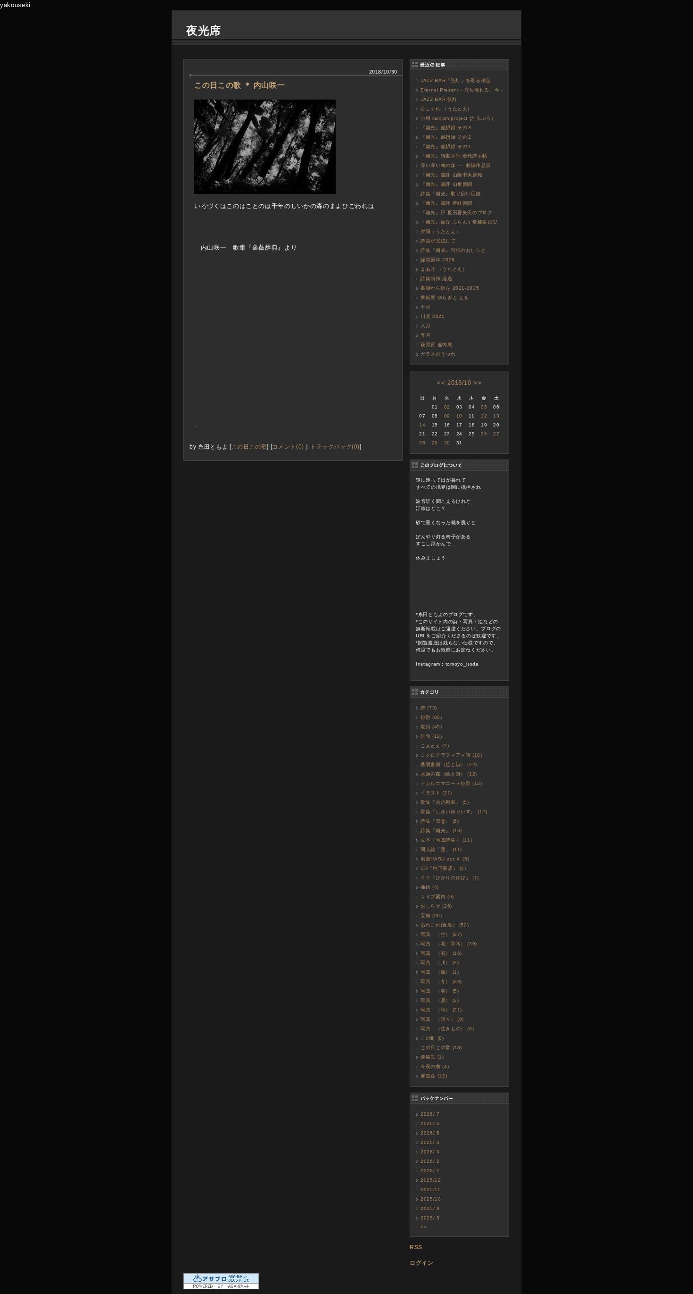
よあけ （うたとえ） (444, 269)
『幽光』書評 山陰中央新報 (451, 174)
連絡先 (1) (432, 1057)
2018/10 (459, 382)
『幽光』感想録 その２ (446, 137)
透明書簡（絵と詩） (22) (449, 764)
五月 (425, 335)
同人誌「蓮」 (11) (441, 849)
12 (484, 415)
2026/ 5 (430, 1132)
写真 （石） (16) (441, 953)
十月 (425, 306)
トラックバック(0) (335, 446)
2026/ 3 (430, 1151)
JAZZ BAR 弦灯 (439, 99)
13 (496, 415)
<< (441, 382)
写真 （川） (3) (440, 962)
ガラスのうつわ (438, 354)
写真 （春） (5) (440, 990)
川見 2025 (433, 316)
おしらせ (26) (436, 906)
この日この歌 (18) (441, 1047)
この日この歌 (249, 446)
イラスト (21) (436, 792)
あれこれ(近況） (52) (445, 924)
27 (496, 433)
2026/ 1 (430, 1170)
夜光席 (203, 30)
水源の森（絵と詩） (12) (449, 773)
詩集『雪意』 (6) (440, 821)
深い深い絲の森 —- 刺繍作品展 (456, 165)
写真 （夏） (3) (440, 1000)
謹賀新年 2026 (438, 259)
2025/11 (431, 1189)
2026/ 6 (430, 1123)
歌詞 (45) (431, 726)
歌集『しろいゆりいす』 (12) (454, 811)
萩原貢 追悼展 (437, 344)
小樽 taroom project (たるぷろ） (458, 118)
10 (459, 415)
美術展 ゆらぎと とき (445, 297)
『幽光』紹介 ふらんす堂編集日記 (459, 222)
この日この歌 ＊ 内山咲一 (239, 85)
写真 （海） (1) (440, 972)
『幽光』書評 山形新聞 (446, 184)
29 (435, 442)
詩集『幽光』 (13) (441, 830)
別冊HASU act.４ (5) (445, 858)
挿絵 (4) (430, 887)
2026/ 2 (430, 1161)
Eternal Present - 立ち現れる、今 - (462, 89)
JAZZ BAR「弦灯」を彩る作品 (456, 80)
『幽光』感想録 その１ (446, 146)
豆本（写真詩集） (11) (446, 840)
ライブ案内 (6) (437, 896)
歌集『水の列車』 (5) (445, 802)
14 (422, 424)
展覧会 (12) (434, 1075)
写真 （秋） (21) (441, 1009)
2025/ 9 (430, 1208)
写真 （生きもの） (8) (447, 1028)
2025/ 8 (430, 1217)
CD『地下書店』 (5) (443, 868)
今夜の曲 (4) (435, 1066)
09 (447, 415)
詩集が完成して (438, 240)
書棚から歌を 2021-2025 (450, 288)
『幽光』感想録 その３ (446, 127)
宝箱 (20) (431, 915)
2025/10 (431, 1199)
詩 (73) (429, 707)
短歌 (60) (431, 717)
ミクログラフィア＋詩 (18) (451, 755)
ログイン (422, 1263)
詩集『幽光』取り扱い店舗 (451, 193)
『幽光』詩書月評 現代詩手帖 (454, 156)
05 (484, 406)
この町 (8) (432, 1038)
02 (447, 406)
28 (422, 442)
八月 (425, 325)
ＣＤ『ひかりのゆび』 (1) (450, 877)
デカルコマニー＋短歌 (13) (451, 783)
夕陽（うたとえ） (441, 231)
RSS (416, 1247)
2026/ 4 (430, 1142)
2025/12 (431, 1180)
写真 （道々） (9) (442, 1019)
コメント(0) (288, 446)
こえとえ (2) (435, 745)
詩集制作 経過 (437, 278)
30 (447, 442)
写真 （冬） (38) (441, 981)
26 (484, 433)
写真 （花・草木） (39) (449, 943)
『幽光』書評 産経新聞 (446, 203)
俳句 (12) (431, 736)
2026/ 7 (430, 1114)
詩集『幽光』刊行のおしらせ (453, 250)
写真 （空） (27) (441, 934)
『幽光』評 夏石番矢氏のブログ (457, 212)
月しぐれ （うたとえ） (446, 108)
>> (477, 382)
